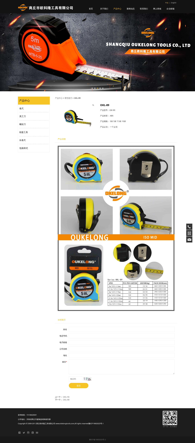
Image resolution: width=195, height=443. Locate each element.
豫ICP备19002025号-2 (97, 439)
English (173, 3)
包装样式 (23, 148)
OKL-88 (66, 399)
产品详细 (62, 139)
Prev (23, 52)
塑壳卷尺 (68, 98)
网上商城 (157, 8)
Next (171, 52)
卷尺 (21, 108)
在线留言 (62, 319)
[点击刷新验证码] (87, 379)
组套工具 (23, 132)
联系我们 (144, 8)
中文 (166, 3)
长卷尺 (22, 140)
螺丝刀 (22, 124)
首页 (91, 8)
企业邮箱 (170, 8)
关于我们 (104, 8)
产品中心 (117, 8)
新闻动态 (131, 8)
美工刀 (22, 116)
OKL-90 (66, 397)
